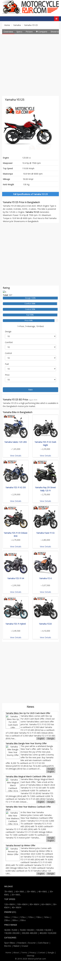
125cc (23, 917)
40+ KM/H (16, 907)
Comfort (9, 342)
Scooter (32, 943)
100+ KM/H (22, 904)
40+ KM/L (42, 891)
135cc (31, 917)
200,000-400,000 (29, 933)
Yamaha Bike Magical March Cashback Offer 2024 (28, 776)
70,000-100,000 (27, 930)
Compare (42, 31)
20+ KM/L (16, 894)
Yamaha (17, 25)
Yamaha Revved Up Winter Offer (20, 845)
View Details (15, 455)
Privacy (32, 952)
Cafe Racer (43, 943)
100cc (7, 917)
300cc (15, 920)
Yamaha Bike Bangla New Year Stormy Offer (26, 743)
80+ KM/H (34, 904)
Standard (21, 943)
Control (8, 353)
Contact (41, 952)
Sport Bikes (9, 943)
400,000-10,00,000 (47, 933)
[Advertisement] (30, 65)
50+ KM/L (31, 891)
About (16, 952)
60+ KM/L (20, 891)
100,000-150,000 (43, 930)
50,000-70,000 (10, 930)
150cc (39, 917)
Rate (30, 389)
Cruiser (25, 946)
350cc (23, 920)
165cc (47, 917)
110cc (15, 917)
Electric (7, 946)
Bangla (51, 738)
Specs (19, 31)
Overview (8, 31)
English (41, 738)
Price (7, 374)
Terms (24, 952)
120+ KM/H (9, 904)
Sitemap (30, 955)
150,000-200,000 (12, 933)
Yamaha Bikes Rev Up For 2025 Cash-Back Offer (28, 713)
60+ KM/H (46, 904)
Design (8, 331)
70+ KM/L (8, 891)
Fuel (7, 364)
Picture (29, 31)
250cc (7, 920)
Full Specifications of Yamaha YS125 (30, 194)
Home (7, 25)
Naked (16, 946)
